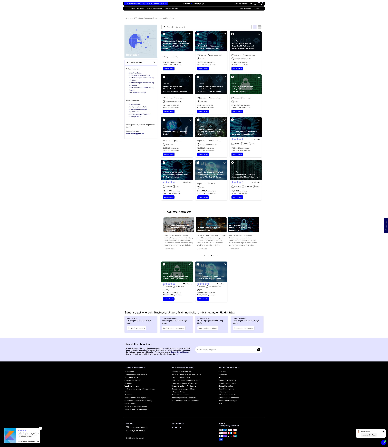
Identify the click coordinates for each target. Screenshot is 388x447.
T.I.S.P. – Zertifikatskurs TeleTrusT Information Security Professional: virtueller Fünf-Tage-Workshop (211, 174)
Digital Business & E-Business (135, 406)
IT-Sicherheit (129, 371)
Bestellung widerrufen (227, 383)
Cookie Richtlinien (226, 386)
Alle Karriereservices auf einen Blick (185, 400)
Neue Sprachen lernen (180, 395)
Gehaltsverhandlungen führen (183, 389)
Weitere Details (168, 68)
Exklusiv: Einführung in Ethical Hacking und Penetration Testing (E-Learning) (210, 131)
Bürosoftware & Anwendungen (136, 409)
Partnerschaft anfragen (228, 400)
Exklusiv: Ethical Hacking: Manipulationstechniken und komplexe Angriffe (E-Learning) (175, 88)
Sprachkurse (134, 112)
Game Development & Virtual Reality (138, 400)
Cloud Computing (131, 377)
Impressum (223, 374)
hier (176, 354)
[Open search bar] (251, 3)
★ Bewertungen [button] (386, 225)
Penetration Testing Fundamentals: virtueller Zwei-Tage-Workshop (211, 277)
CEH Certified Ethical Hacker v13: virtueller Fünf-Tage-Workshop (175, 277)
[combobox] (209, 27)
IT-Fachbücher (135, 104)
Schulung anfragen (241, 4)
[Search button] (163, 27)
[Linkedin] (180, 427)
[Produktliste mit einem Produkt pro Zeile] (260, 27)
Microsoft (128, 395)
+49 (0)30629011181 (137, 431)
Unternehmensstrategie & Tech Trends (186, 374)
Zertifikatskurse (135, 73)
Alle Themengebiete (134, 62)
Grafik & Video (129, 403)
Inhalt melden (224, 392)
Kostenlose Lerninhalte (138, 107)
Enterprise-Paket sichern (243, 328)
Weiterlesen (170, 249)
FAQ (220, 403)
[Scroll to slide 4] (211, 255)
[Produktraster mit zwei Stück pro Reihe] (255, 27)
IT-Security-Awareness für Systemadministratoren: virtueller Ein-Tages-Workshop (176, 174)
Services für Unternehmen (229, 398)
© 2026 (135, 438)
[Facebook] (172, 427)
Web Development (131, 386)
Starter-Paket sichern (136, 328)
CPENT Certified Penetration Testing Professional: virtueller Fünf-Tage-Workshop (243, 88)
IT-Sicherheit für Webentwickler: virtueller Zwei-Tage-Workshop (210, 47)
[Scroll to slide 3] (208, 255)
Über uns (222, 371)
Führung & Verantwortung (182, 371)
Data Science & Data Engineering (136, 398)
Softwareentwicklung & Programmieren (139, 389)
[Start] (126, 18)
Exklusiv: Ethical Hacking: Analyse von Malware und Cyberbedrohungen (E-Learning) (210, 88)
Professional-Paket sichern (173, 328)
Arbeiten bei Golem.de (227, 395)
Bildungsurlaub (135, 117)
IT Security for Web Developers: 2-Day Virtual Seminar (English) (245, 133)
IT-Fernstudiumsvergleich (139, 109)
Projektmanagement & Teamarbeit (185, 383)
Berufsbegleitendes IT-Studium (184, 398)
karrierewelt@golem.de (138, 427)
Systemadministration (132, 380)
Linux (126, 392)
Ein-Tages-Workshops (137, 92)
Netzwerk (128, 383)
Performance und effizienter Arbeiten (186, 380)
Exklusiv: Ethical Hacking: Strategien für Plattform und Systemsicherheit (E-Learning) (243, 45)
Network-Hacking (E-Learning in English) (175, 133)
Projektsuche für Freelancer (140, 114)
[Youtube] (176, 427)
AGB (220, 377)
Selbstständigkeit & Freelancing (184, 386)
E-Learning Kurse (178, 392)
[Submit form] (258, 349)
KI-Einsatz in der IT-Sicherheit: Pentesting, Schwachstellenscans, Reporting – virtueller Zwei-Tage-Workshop (176, 44)
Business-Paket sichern (208, 328)
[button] (255, 3)
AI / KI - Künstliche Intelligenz (135, 374)
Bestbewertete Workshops (139, 75)
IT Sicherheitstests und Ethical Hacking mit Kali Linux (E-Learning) (245, 175)
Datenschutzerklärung (179, 352)
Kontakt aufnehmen (226, 389)
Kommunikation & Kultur (181, 377)
